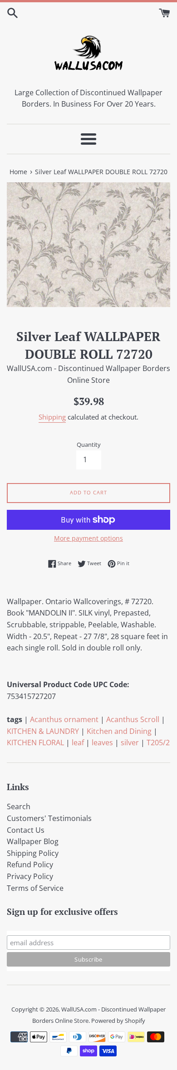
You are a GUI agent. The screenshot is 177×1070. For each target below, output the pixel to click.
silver (130, 743)
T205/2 (158, 743)
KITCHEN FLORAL (35, 743)
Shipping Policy (33, 853)
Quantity (89, 444)
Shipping (52, 416)
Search (18, 806)
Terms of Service (35, 888)
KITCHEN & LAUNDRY (43, 731)
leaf (78, 743)
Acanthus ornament (64, 719)
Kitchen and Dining (119, 731)
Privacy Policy (30, 876)
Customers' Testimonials (49, 818)
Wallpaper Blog (33, 841)
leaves (102, 743)
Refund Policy (30, 865)
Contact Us (25, 830)
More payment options (88, 538)
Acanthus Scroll (132, 719)
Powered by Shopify (118, 1020)
